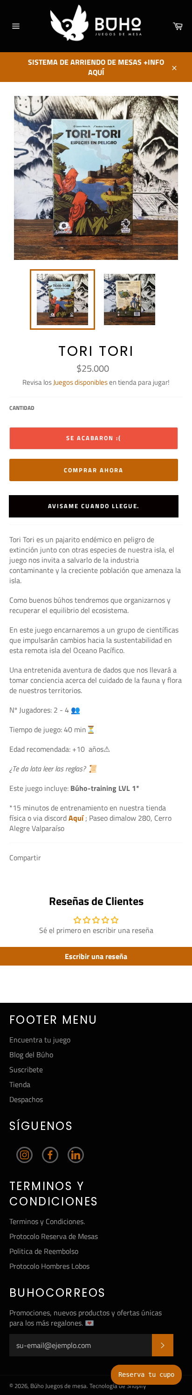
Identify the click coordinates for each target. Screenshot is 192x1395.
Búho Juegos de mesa (58, 1385)
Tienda (19, 1084)
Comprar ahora (93, 470)
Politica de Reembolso (43, 1251)
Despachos (26, 1099)
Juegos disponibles (80, 382)
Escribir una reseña (96, 956)
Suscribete (26, 1069)
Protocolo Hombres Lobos (49, 1266)
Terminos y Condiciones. (47, 1221)
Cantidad (21, 408)
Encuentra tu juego (39, 1039)
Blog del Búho (31, 1054)
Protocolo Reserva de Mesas (53, 1236)
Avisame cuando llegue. (94, 505)
